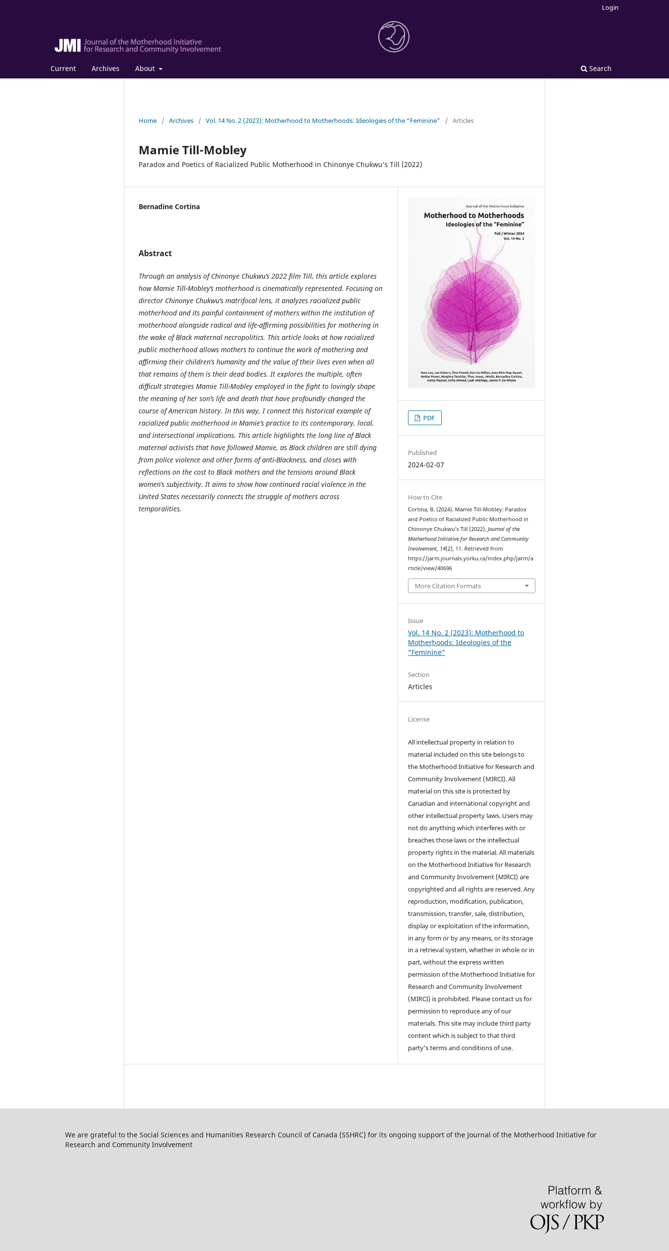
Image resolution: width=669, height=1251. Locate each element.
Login (610, 7)
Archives (105, 68)
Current (63, 68)
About (146, 68)
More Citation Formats (448, 585)
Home (148, 120)
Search (599, 68)
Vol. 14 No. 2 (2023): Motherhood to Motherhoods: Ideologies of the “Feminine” (323, 120)
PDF (428, 417)
